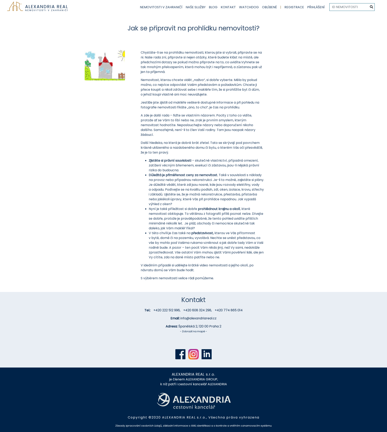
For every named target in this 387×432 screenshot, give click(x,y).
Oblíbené (269, 7)
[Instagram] (193, 354)
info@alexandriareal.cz (198, 318)
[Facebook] (180, 354)
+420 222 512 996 (166, 310)
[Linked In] (207, 354)
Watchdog (249, 7)
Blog (213, 7)
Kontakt (228, 7)
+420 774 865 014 (229, 310)
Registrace (294, 7)
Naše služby (196, 7)
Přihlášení (316, 7)
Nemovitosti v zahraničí (161, 7)
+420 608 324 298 (197, 310)
